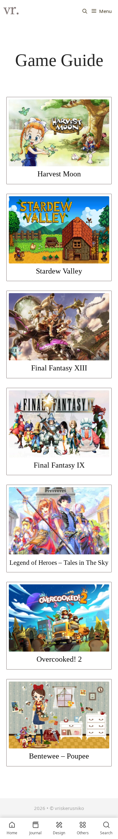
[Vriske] (11, 11)
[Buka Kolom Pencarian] (84, 11)
